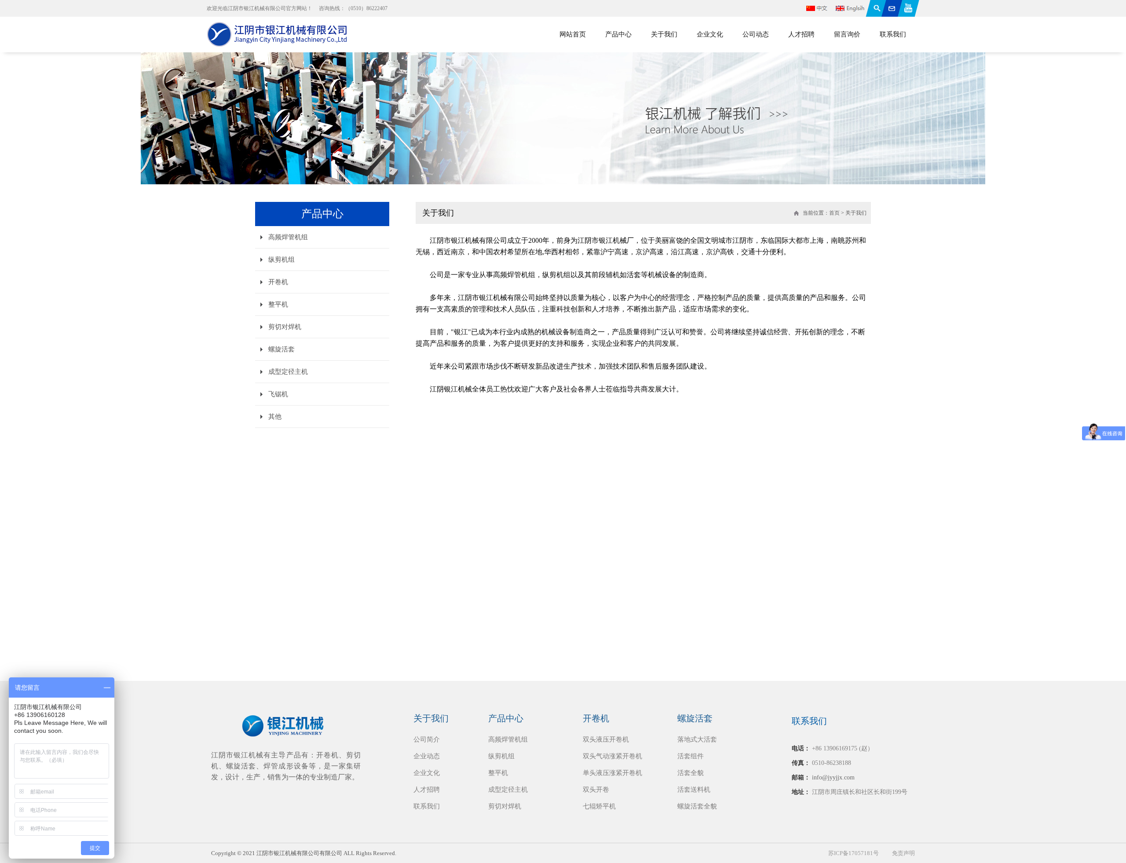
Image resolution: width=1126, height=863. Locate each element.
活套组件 (690, 756)
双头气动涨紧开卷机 (612, 756)
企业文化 (710, 34)
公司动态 (755, 34)
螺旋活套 (281, 349)
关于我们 (664, 34)
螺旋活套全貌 (697, 806)
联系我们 (893, 34)
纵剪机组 (281, 259)
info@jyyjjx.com (833, 777)
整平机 (278, 304)
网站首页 (572, 34)
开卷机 (278, 281)
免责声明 (903, 853)
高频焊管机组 (288, 237)
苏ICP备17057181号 (853, 853)
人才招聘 (801, 34)
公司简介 (426, 739)
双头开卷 (596, 789)
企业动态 (426, 756)
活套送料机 (693, 789)
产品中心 (618, 34)
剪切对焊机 (284, 326)
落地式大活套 (697, 739)
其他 (275, 416)
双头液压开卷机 (606, 739)
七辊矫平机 (599, 806)
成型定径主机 (288, 371)
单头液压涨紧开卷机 (612, 772)
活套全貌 (690, 772)
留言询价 (847, 34)
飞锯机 (278, 394)
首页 (834, 213)
